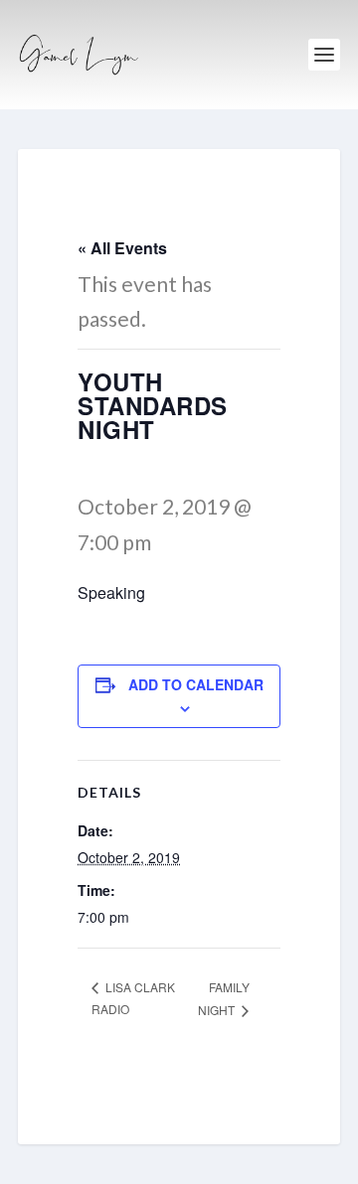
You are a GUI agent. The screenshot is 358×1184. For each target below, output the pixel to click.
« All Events (122, 247)
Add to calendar (196, 684)
